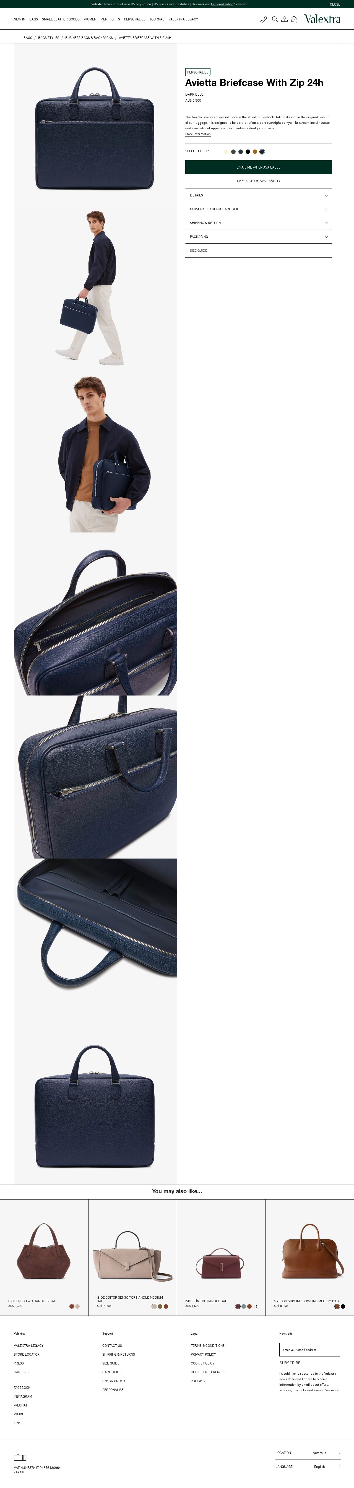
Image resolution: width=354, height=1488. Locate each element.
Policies (198, 1380)
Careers (21, 1371)
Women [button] (90, 19)
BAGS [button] (33, 19)
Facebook (22, 1387)
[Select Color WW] (226, 151)
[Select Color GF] (233, 151)
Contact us (112, 1345)
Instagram (23, 1396)
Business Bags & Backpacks (89, 38)
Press (19, 1363)
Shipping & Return (205, 222)
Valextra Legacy (28, 1345)
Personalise (134, 19)
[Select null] (160, 1306)
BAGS (28, 38)
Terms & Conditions (208, 1345)
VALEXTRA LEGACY (183, 19)
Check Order (113, 1380)
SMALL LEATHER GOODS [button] (61, 19)
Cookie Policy (202, 1363)
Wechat (20, 1405)
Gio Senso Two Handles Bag (32, 1301)
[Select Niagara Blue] (243, 1306)
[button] (285, 19)
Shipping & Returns (118, 1354)
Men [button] (103, 19)
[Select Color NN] (248, 151)
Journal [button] (157, 19)
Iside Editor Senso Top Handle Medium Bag (130, 1299)
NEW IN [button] (19, 19)
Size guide (198, 250)
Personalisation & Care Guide (215, 208)
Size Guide (110, 1363)
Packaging (199, 236)
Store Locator (27, 1354)
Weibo (19, 1413)
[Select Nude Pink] (77, 1306)
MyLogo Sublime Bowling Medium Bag (306, 1301)
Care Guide (111, 1371)
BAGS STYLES (48, 38)
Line (17, 1422)
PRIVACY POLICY (197, 175)
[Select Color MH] (255, 151)
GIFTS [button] (115, 19)
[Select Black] (343, 1306)
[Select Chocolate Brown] (166, 1306)
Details (196, 195)
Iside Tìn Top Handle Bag (206, 1301)
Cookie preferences (208, 1371)
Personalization (189, 3)
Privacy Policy (203, 1354)
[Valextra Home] (322, 18)
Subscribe (290, 1363)
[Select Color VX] (240, 151)
